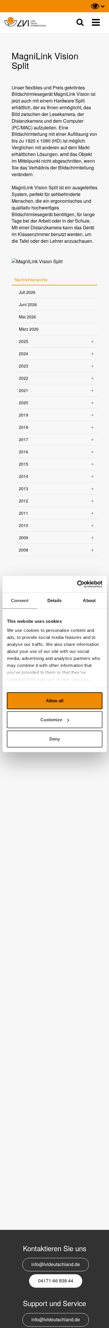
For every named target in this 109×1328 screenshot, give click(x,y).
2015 (23, 464)
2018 (23, 427)
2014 (23, 476)
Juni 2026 (28, 304)
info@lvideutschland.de (55, 1264)
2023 (23, 366)
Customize (51, 719)
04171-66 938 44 (55, 1280)
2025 (23, 341)
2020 (23, 402)
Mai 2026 (27, 317)
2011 (23, 513)
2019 (23, 415)
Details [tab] (54, 600)
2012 (23, 501)
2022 (23, 378)
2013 (23, 488)
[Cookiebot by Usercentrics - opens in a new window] (77, 584)
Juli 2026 (27, 292)
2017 (23, 439)
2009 (23, 537)
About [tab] (89, 600)
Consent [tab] (19, 600)
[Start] (25, 22)
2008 (23, 550)
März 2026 (29, 329)
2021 (23, 390)
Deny (54, 738)
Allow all (54, 700)
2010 (23, 525)
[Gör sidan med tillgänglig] (98, 6)
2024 (23, 353)
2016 (23, 452)
